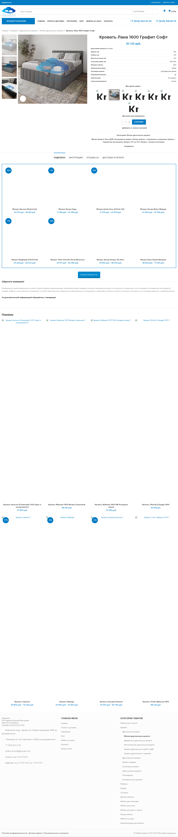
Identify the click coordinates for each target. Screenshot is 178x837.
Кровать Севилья (22, 702)
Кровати (14, 31)
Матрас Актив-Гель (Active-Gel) (110, 209)
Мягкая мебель (127, 814)
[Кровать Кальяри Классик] (111, 607)
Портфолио (65, 732)
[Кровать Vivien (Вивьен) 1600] (155, 607)
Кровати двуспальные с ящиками (137, 753)
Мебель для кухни (128, 806)
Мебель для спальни (129, 723)
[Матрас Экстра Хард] (67, 187)
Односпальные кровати (131, 771)
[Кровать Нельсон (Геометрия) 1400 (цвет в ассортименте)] (22, 410)
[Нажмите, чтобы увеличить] (23, 99)
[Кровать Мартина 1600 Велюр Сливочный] (66, 410)
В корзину (139, 122)
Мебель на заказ (68, 740)
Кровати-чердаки (129, 762)
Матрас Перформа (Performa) (25, 260)
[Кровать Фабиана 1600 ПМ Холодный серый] (111, 410)
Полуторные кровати (130, 766)
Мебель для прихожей (129, 801)
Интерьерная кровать (123, 139)
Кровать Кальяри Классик (111, 702)
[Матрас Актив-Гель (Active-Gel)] (110, 187)
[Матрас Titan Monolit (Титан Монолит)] (67, 237)
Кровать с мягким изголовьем (152, 142)
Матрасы (124, 784)
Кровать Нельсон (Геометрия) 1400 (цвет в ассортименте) (22, 505)
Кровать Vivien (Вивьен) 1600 (156, 702)
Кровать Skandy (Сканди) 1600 (155, 504)
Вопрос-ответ (66, 749)
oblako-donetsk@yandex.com (18, 751)
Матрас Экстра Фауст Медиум (153, 209)
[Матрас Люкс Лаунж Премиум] (153, 237)
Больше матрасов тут (89, 274)
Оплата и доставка (68, 727)
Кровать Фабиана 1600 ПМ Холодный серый (111, 505)
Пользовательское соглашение (56, 833)
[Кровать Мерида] (66, 607)
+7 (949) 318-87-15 (166, 21)
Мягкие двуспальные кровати (51, 31)
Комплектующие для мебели (132, 823)
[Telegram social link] (21, 2)
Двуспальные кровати (28, 31)
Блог (63, 736)
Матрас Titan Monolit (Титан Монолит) (68, 260)
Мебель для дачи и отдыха (131, 810)
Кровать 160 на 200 (132, 142)
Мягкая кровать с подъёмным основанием (150, 139)
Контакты (65, 744)
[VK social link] (18, 2)
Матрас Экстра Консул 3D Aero (110, 260)
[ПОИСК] (155, 11)
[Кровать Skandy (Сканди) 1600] (155, 410)
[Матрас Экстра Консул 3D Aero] (110, 237)
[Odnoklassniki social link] (15, 2)
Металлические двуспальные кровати (139, 745)
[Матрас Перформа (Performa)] (25, 237)
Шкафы (123, 788)
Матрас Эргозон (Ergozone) (24, 209)
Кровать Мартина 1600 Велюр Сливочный (66, 504)
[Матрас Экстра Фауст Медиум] (153, 187)
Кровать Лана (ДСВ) (106, 139)
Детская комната (127, 797)
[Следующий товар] (174, 30)
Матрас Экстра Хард (67, 209)
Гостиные (124, 793)
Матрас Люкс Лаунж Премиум (153, 260)
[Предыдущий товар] (168, 30)
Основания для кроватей (132, 779)
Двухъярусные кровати (131, 758)
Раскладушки (127, 775)
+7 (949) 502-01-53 (140, 21)
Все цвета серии (133, 86)
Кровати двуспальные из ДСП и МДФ (139, 749)
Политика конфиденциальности (14, 833)
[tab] (59, 156)
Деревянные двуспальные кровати (138, 740)
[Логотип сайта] (9, 11)
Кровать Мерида (66, 702)
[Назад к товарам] (171, 30)
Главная (5, 31)
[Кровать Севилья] (22, 607)
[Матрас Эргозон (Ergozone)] (25, 187)
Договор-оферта (35, 833)
